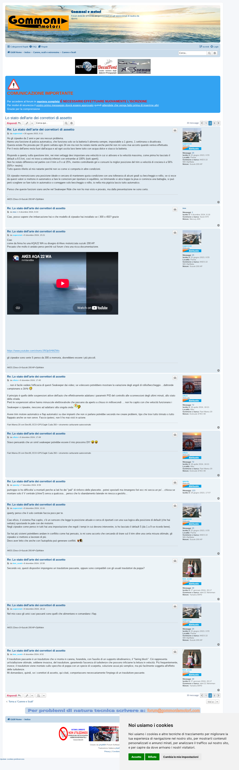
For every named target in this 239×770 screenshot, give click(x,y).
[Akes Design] (134, 66)
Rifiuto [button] (152, 756)
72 (193, 405)
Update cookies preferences (12, 759)
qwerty (186, 481)
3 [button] (214, 123)
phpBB (102, 745)
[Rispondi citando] (175, 130)
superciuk (187, 144)
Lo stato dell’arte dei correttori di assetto (38, 118)
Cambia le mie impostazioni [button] (180, 756)
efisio (185, 396)
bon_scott (187, 579)
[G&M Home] (38, 18)
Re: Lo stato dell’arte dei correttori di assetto (40, 129)
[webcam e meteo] (86, 66)
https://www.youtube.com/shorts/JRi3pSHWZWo (33, 350)
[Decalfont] (107, 66)
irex (184, 208)
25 (193, 153)
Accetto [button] (136, 756)
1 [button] (206, 123)
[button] (202, 123)
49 (193, 588)
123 (193, 490)
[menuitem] (33, 46)
